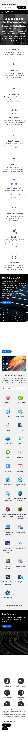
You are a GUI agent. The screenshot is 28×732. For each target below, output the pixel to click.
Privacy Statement (6, 716)
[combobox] (9, 7)
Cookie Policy (17, 716)
